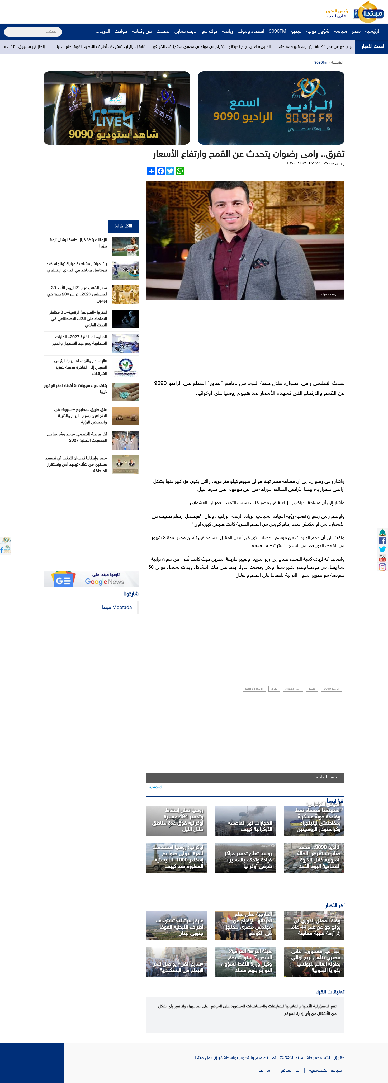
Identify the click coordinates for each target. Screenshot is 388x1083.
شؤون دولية (317, 32)
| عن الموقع (295, 1070)
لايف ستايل (185, 32)
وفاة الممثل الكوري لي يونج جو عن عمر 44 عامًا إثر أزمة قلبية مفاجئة (315, 927)
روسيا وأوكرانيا (254, 689)
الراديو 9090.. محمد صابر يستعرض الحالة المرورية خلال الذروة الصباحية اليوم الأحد (318, 857)
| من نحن (269, 1070)
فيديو (296, 32)
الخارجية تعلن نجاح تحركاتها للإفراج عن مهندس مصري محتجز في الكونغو (265, 46)
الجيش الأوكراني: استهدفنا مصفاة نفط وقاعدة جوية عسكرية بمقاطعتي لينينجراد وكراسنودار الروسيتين (317, 817)
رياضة (227, 32)
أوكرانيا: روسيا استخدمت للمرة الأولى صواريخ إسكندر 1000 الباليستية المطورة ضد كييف (178, 857)
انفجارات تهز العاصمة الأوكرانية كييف (250, 826)
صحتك (163, 32)
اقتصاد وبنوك (251, 32)
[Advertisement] (99, 12)
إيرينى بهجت (334, 163)
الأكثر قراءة (123, 226)
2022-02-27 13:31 (303, 163)
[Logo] (334, 12)
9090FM (277, 32)
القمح (312, 689)
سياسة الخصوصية (326, 1070)
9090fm (320, 62)
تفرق (274, 689)
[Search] (6, 28)
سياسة (340, 32)
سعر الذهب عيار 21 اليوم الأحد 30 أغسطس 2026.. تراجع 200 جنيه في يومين (77, 294)
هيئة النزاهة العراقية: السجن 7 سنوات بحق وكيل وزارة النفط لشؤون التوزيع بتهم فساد (246, 961)
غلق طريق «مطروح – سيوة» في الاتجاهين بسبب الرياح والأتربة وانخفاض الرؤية (80, 416)
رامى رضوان (293, 689)
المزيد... (103, 32)
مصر (356, 32)
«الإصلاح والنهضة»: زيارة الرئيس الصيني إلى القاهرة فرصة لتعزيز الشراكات (80, 367)
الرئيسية (373, 32)
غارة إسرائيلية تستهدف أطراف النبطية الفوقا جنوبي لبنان (152, 46)
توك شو (209, 32)
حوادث (121, 32)
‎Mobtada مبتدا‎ (117, 607)
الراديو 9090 (331, 689)
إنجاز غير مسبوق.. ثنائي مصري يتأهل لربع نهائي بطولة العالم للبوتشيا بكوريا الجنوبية (315, 961)
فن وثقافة (142, 32)
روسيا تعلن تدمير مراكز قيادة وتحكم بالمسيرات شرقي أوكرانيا (248, 860)
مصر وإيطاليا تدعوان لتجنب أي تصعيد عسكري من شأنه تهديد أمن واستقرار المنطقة (76, 465)
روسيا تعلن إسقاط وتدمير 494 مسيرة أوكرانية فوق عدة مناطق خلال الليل (177, 820)
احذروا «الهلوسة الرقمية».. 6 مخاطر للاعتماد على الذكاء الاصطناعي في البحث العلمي (78, 319)
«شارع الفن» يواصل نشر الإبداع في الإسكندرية (178, 967)
